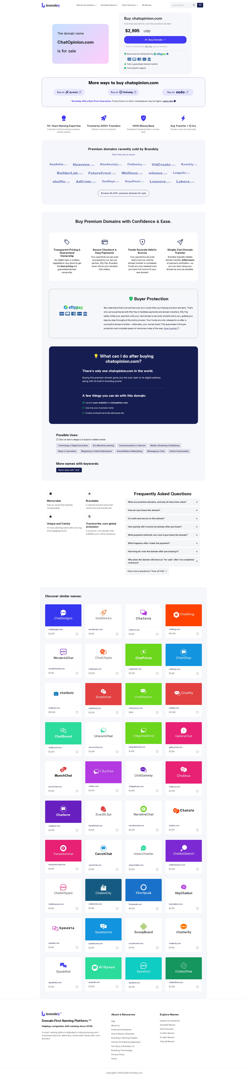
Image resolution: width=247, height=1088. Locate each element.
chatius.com (93, 786)
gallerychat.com (175, 747)
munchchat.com (54, 787)
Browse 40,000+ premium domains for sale (123, 193)
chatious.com (174, 787)
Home (114, 1058)
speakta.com (53, 943)
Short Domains (129, 5)
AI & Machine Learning (103, 445)
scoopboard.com (136, 943)
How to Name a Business (122, 1034)
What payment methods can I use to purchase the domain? (158, 535)
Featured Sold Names (121, 1030)
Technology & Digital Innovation (73, 445)
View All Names (167, 1041)
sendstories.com (95, 630)
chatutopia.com (95, 669)
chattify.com (174, 708)
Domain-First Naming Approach (125, 1042)
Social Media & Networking (129, 451)
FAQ (113, 1021)
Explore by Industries (170, 1021)
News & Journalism (67, 451)
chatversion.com (136, 708)
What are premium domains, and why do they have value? (157, 502)
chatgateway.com (136, 787)
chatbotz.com (54, 708)
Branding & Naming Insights (124, 1038)
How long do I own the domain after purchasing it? (153, 551)
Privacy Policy (118, 1054)
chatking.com (174, 629)
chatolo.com (174, 826)
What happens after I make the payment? (149, 543)
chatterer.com (54, 826)
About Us (115, 1025)
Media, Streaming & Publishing (165, 445)
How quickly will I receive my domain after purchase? (155, 527)
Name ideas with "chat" (69, 470)
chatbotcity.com (95, 904)
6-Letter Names (167, 1037)
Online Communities (179, 451)
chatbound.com (54, 747)
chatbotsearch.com (177, 865)
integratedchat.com (137, 747)
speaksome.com (95, 943)
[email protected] (133, 413)
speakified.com (54, 983)
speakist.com (134, 983)
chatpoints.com (135, 669)
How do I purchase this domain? (144, 510)
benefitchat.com (95, 826)
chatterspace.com (56, 904)
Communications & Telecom (132, 445)
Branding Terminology (121, 1050)
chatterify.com (175, 943)
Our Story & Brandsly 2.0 (122, 1046)
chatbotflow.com (176, 983)
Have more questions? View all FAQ (146, 571)
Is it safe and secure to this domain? (146, 518)
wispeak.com (94, 982)
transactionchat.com (56, 865)
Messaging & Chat (155, 451)
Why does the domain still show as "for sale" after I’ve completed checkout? (161, 561)
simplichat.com (95, 708)
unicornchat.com (95, 747)
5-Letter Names (167, 1033)
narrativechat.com (136, 826)
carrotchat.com (95, 865)
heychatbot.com (176, 904)
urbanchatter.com (136, 865)
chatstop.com (174, 669)
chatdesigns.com (55, 630)
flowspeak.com (135, 904)
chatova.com (134, 630)
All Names (146, 5)
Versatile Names (108, 5)
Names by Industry (85, 5)
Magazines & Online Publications (96, 451)
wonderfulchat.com (56, 669)
